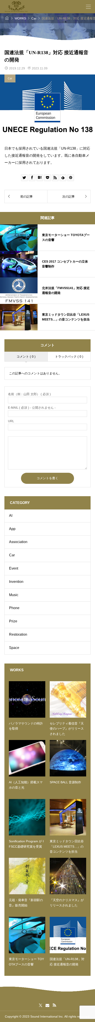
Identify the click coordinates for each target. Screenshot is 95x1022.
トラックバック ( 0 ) (69, 356)
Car (10, 78)
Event (13, 568)
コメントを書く (47, 478)
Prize (13, 621)
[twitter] (40, 1005)
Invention (16, 581)
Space (14, 648)
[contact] (47, 1005)
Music (13, 595)
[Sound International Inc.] (16, 6)
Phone (14, 608)
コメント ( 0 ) (26, 356)
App (12, 529)
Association (18, 542)
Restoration (18, 634)
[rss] (54, 1005)
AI (10, 515)
